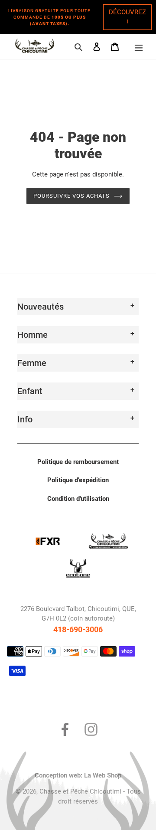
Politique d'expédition (78, 480)
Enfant (29, 391)
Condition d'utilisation (78, 499)
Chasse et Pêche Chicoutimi (80, 791)
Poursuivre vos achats (71, 196)
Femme (31, 363)
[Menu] (139, 46)
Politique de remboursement (78, 462)
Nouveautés (40, 306)
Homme (32, 335)
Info (24, 419)
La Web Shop (102, 775)
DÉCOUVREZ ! (127, 17)
